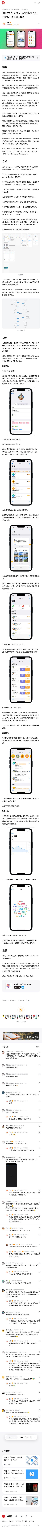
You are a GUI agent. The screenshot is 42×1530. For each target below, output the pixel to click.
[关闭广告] (37, 1033)
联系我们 (11, 1521)
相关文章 (17, 987)
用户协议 (31, 1521)
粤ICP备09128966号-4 (31, 1525)
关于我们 (24, 1521)
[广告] (21, 1036)
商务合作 (18, 1521)
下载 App (4, 1521)
